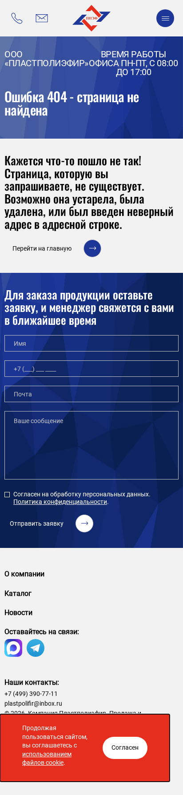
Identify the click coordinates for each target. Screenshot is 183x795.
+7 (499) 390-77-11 (31, 693)
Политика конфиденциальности (60, 501)
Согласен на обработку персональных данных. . (82, 498)
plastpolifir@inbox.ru (33, 703)
